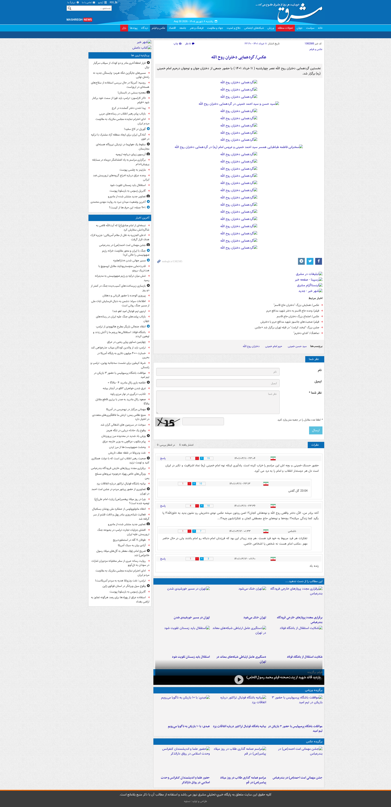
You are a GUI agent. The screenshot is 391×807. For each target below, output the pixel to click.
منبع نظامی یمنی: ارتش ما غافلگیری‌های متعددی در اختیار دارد (120, 417)
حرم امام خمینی (273, 346)
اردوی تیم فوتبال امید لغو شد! (129, 311)
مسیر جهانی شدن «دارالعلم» (129, 260)
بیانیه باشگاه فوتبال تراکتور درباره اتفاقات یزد (239, 726)
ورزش (270, 28)
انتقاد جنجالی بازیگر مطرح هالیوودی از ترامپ (121, 326)
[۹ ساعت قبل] (239, 600)
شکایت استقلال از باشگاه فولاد (304, 656)
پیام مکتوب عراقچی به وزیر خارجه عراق (124, 441)
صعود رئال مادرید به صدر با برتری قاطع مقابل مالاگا (122, 401)
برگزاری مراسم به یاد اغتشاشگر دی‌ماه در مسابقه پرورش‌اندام (120, 162)
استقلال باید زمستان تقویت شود (191, 656)
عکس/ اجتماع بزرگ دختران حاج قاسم (298, 316)
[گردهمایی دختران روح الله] (238, 83)
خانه (320, 28)
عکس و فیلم (158, 28)
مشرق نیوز (290, 11)
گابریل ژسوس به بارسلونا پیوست (128, 191)
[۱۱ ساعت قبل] (182, 600)
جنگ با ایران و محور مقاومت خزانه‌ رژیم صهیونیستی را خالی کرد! (125, 253)
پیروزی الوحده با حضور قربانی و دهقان (124, 295)
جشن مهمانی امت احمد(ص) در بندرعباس (297, 777)
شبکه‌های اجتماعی (254, 28)
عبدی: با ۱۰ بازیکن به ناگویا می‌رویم (189, 726)
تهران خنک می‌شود (254, 617)
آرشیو (101, 2)
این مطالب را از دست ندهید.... (303, 581)
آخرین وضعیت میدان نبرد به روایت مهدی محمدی (118, 202)
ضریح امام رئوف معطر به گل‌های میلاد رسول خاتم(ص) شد (122, 553)
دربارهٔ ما (71, 2)
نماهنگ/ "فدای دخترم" (306, 333)
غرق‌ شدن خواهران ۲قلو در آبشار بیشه (124, 388)
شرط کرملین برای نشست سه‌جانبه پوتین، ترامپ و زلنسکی (120, 365)
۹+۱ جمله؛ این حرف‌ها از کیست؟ (127, 207)
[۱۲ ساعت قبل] (239, 639)
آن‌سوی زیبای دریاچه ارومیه (131, 154)
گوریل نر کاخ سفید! (135, 129)
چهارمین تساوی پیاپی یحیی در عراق (126, 342)
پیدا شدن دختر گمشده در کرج (129, 108)
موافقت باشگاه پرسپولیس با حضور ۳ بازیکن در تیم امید (295, 729)
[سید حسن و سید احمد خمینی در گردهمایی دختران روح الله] (239, 104)
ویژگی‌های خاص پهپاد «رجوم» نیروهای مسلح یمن (122, 476)
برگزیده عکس (314, 741)
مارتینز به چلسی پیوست (132, 170)
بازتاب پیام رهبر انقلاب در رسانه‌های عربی (122, 114)
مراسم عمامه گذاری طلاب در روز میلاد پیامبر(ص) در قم (243, 780)
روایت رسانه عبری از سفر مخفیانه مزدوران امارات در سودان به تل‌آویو (120, 563)
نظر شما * (315, 392)
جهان (300, 28)
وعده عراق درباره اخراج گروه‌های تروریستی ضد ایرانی (121, 177)
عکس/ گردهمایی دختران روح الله (238, 57)
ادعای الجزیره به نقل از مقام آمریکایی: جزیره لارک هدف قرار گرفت (119, 237)
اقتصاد (172, 28)
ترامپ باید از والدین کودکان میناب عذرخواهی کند (118, 347)
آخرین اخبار (142, 217)
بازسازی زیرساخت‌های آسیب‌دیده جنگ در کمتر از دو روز (120, 288)
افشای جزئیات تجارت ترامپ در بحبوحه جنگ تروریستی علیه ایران (123, 532)
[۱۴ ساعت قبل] (238, 679)
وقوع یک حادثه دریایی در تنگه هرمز (126, 430)
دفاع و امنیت (234, 28)
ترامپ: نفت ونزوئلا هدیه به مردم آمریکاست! (120, 580)
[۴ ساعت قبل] (239, 708)
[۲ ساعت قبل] (295, 708)
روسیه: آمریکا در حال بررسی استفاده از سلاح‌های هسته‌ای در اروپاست (120, 85)
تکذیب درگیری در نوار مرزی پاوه (128, 394)
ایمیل (318, 381)
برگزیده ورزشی (313, 690)
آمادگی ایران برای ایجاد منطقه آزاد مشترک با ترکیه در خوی (120, 137)
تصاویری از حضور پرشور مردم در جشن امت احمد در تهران (120, 491)
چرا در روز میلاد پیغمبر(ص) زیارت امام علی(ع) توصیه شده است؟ (121, 501)
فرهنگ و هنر (196, 28)
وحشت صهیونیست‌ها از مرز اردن (127, 447)
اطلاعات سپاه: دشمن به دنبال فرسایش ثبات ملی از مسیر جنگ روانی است (120, 303)
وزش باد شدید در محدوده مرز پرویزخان (123, 436)
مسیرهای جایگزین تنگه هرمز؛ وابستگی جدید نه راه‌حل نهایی (121, 75)
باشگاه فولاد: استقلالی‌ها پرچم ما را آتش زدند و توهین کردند (121, 334)
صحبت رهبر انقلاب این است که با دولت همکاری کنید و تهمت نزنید (120, 460)
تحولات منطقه (285, 28)
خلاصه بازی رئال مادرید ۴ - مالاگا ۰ (127, 383)
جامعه (182, 28)
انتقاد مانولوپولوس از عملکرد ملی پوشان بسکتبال (119, 509)
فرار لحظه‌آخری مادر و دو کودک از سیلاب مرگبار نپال (121, 65)
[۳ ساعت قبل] (295, 600)
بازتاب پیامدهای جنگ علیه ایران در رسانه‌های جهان (122, 318)
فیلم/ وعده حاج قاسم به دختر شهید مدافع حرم (292, 311)
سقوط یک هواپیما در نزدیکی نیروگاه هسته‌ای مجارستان (122, 146)
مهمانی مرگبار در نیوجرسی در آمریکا (126, 409)
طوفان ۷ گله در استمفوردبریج (129, 540)
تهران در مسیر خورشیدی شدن (192, 617)
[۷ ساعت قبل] (239, 760)
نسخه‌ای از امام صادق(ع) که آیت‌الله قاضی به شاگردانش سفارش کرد (122, 227)
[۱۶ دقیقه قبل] (295, 760)
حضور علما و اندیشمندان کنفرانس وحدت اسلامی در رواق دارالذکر (185, 780)
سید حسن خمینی (297, 346)
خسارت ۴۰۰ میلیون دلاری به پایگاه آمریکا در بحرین (123, 355)
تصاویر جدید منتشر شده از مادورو (127, 196)
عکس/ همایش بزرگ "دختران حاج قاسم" (296, 305)
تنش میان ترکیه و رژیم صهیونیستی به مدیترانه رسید (122, 278)
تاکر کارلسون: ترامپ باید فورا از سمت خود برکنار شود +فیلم (120, 100)
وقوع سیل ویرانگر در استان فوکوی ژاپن (124, 586)
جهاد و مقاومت (215, 28)
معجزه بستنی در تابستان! (132, 92)
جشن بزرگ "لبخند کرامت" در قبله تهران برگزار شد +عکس (287, 327)
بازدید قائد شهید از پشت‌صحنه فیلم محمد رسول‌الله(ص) (283, 677)
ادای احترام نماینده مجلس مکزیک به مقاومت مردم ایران (122, 121)
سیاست (310, 28)
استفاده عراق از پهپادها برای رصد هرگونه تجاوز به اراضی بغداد (120, 599)
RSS (112, 2)
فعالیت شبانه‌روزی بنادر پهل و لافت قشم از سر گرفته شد (121, 516)
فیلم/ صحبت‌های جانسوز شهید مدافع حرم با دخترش (289, 322)
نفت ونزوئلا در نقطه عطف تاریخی (127, 453)
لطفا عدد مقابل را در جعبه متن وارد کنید (299, 420)
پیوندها (134, 28)
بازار (124, 28)
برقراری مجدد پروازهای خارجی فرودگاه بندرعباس (299, 620)
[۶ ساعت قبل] (182, 708)
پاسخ (163, 458)
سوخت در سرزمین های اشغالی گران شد (123, 425)
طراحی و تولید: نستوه (195, 801)
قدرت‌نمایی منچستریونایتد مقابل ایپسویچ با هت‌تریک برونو (123, 268)
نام (320, 370)
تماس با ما (87, 2)
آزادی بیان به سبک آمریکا (132, 545)
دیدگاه (144, 28)
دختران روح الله (251, 346)
